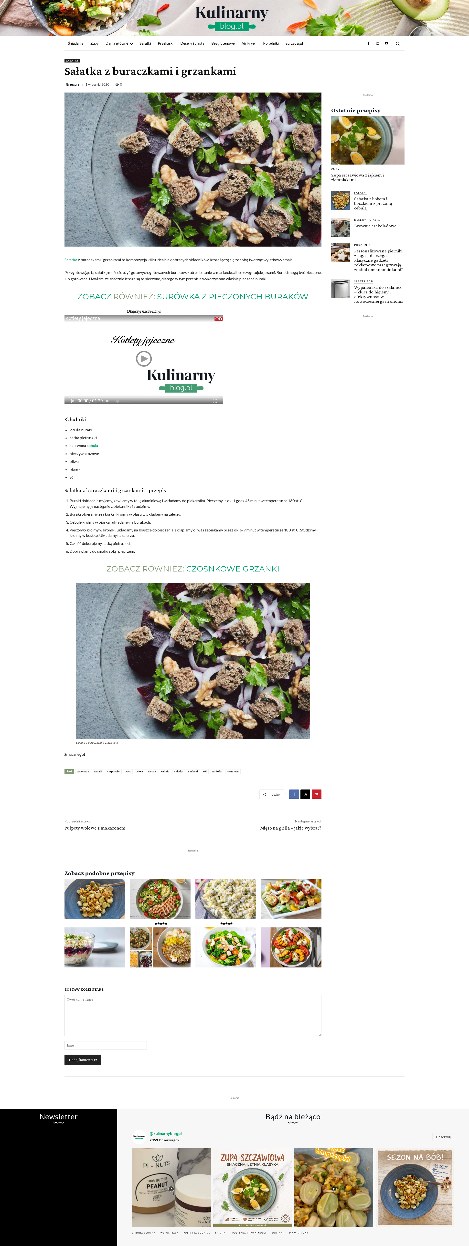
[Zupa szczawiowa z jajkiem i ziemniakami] (368, 140)
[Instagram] (377, 43)
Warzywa (233, 771)
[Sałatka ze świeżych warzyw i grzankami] (291, 899)
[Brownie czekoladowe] (340, 227)
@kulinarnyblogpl (165, 1133)
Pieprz (152, 771)
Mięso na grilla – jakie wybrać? (290, 828)
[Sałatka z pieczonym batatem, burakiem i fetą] (160, 947)
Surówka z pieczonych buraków (233, 296)
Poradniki (363, 244)
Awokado (83, 771)
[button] (398, 43)
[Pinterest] (316, 794)
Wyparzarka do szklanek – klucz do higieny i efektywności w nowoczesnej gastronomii (378, 294)
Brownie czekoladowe (375, 225)
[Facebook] (368, 43)
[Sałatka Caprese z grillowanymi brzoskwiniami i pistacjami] (291, 947)
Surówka (217, 771)
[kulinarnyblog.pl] (232, 18)
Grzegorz (72, 84)
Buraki (98, 771)
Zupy (335, 168)
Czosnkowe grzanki (232, 568)
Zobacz (94, 296)
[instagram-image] (171, 1187)
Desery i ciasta (367, 219)
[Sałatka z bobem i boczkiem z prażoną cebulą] (94, 899)
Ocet (128, 771)
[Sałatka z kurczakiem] (160, 899)
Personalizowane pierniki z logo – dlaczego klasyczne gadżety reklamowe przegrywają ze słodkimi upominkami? (378, 260)
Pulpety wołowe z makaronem (95, 828)
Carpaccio (113, 771)
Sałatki (72, 60)
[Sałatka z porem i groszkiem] (225, 899)
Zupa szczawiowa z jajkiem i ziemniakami (357, 177)
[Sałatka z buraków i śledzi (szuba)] (94, 947)
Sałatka (70, 259)
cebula (92, 445)
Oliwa (139, 771)
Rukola (165, 771)
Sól (205, 771)
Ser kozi (193, 771)
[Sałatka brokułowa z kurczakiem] (225, 947)
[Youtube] (386, 43)
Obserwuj (443, 1137)
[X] (305, 794)
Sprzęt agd (363, 281)
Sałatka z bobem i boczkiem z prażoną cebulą (373, 203)
